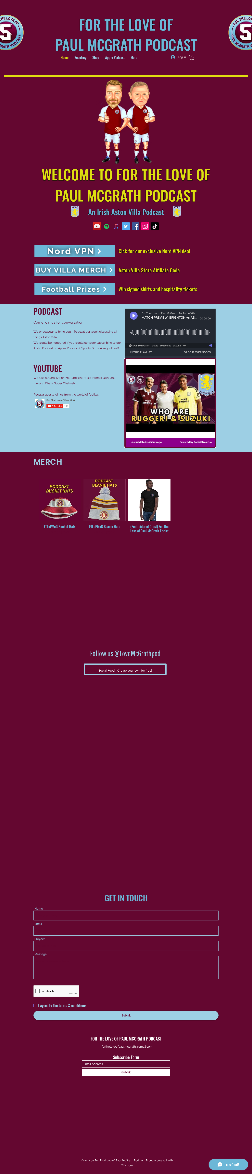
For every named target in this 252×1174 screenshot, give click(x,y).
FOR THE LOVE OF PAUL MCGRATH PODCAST (126, 1038)
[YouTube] (97, 226)
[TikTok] (155, 226)
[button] (192, 57)
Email (38, 923)
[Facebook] (135, 226)
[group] (127, 508)
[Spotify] (106, 226)
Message (40, 954)
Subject (39, 939)
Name (38, 908)
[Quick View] (60, 500)
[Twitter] (126, 226)
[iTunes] (116, 226)
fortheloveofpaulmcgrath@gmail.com (127, 1046)
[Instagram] (145, 226)
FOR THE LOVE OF (126, 24)
